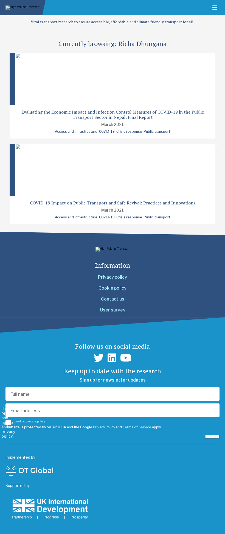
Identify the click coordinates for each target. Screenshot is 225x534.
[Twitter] (99, 358)
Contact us (112, 299)
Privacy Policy (104, 427)
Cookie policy (112, 288)
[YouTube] (125, 358)
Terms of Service (137, 427)
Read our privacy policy (29, 421)
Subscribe (212, 436)
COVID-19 (107, 131)
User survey (112, 310)
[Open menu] (214, 7)
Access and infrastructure (76, 131)
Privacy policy (112, 277)
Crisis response (129, 131)
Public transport (157, 131)
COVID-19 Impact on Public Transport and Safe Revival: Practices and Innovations (112, 203)
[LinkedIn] (112, 358)
